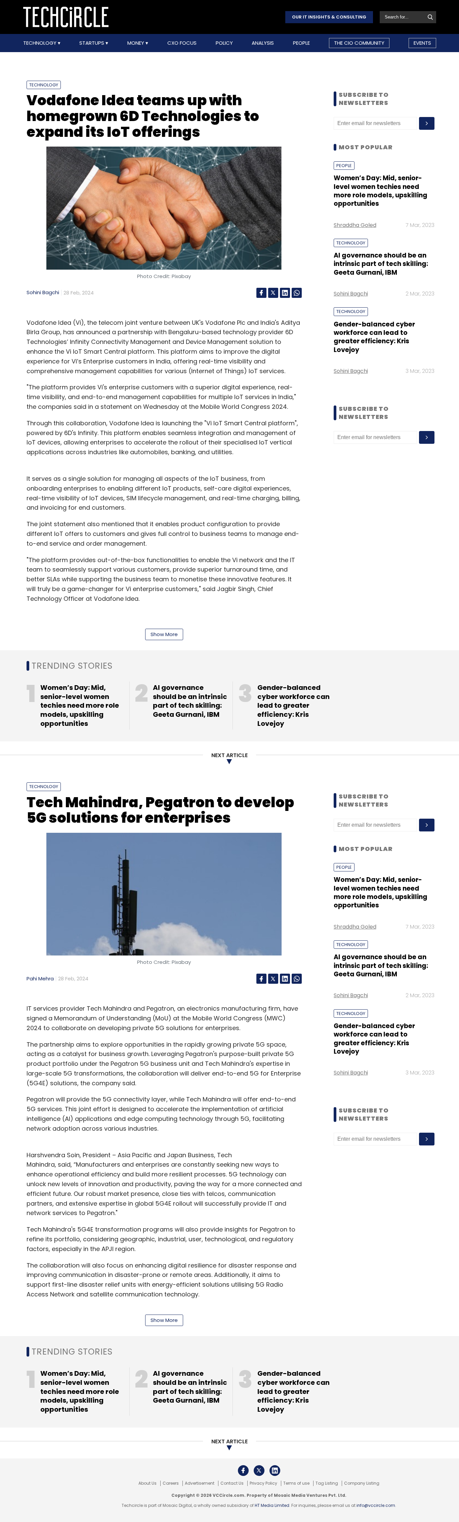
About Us (147, 1483)
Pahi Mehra (40, 978)
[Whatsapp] (297, 293)
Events (422, 42)
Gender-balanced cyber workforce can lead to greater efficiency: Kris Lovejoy (374, 337)
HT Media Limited (272, 1505)
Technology (40, 43)
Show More (164, 634)
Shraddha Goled (355, 225)
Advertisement (199, 1483)
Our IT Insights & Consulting (329, 17)
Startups (92, 43)
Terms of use (296, 1483)
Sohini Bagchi (43, 292)
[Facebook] (261, 293)
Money (136, 43)
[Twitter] (273, 293)
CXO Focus (182, 43)
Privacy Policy (263, 1483)
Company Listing (361, 1483)
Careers (171, 1483)
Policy (224, 43)
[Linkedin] (285, 293)
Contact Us (232, 1483)
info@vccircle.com (376, 1505)
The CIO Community (359, 42)
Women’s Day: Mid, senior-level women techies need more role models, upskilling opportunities (380, 190)
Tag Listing (327, 1483)
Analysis (263, 43)
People (301, 43)
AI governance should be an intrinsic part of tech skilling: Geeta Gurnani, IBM (381, 264)
